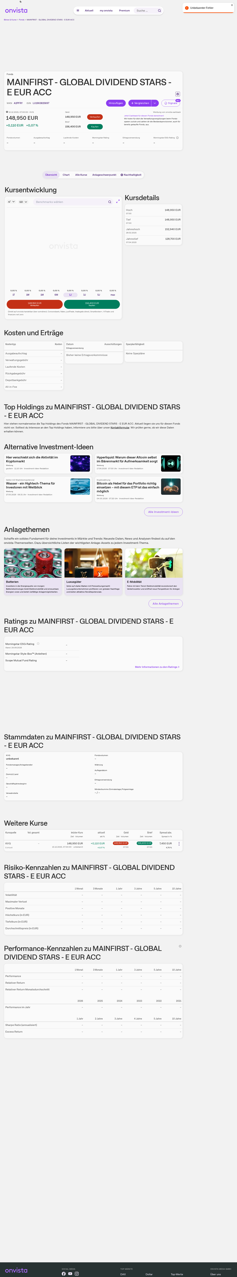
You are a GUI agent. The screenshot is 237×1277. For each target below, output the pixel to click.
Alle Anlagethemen (166, 603)
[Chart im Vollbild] (118, 201)
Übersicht (51, 174)
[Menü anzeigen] (78, 10)
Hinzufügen (116, 103)
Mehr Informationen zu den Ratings (156, 667)
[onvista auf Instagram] (77, 1274)
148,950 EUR (120, 843)
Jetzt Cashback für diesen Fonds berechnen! (144, 115)
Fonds (21, 19)
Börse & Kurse (10, 19)
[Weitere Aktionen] (179, 844)
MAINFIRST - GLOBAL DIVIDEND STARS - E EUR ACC (50, 19)
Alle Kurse (81, 174)
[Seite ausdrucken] (177, 94)
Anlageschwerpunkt (104, 174)
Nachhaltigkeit (132, 174)
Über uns (215, 1274)
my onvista (106, 10)
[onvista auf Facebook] (64, 1274)
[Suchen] (159, 10)
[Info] (177, 138)
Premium (124, 10)
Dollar (149, 1274)
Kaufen (95, 126)
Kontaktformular (120, 427)
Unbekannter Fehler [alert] (201, 8)
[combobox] (73, 201)
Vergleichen (141, 103)
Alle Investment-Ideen (163, 512)
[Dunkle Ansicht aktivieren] (20, 1)
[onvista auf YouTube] (70, 1274)
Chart (66, 174)
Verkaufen (95, 116)
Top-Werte (177, 1274)
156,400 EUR (144, 843)
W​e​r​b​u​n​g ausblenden (121, 44)
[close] (232, 5)
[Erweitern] (155, 103)
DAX (123, 1274)
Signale (172, 103)
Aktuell (89, 10)
